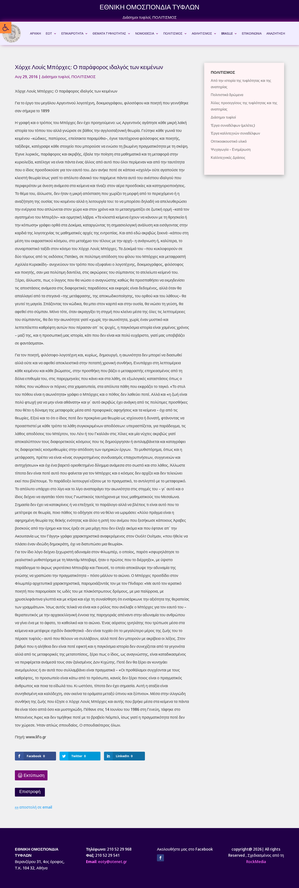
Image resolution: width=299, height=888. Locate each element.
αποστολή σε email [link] (35, 807)
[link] (5, 27)
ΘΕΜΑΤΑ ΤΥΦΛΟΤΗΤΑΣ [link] (109, 33)
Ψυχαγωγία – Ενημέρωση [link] (231, 149)
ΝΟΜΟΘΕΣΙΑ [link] (144, 33)
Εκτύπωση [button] (34, 775)
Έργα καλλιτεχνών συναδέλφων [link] (235, 133)
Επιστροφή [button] (29, 791)
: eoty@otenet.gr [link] (106, 861)
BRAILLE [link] (227, 33)
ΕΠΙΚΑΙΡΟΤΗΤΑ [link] (72, 33)
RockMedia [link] (256, 861)
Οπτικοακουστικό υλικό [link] (229, 141)
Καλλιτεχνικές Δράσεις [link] (228, 157)
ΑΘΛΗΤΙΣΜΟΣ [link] (202, 33)
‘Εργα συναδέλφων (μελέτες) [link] (233, 125)
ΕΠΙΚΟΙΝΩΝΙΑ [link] (252, 33)
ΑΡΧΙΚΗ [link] (35, 33)
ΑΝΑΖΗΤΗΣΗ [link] (275, 33)
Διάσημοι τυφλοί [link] (136, 17)
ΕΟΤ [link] (49, 33)
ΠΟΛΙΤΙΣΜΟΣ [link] (164, 17)
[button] (160, 857)
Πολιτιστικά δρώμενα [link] (227, 94)
